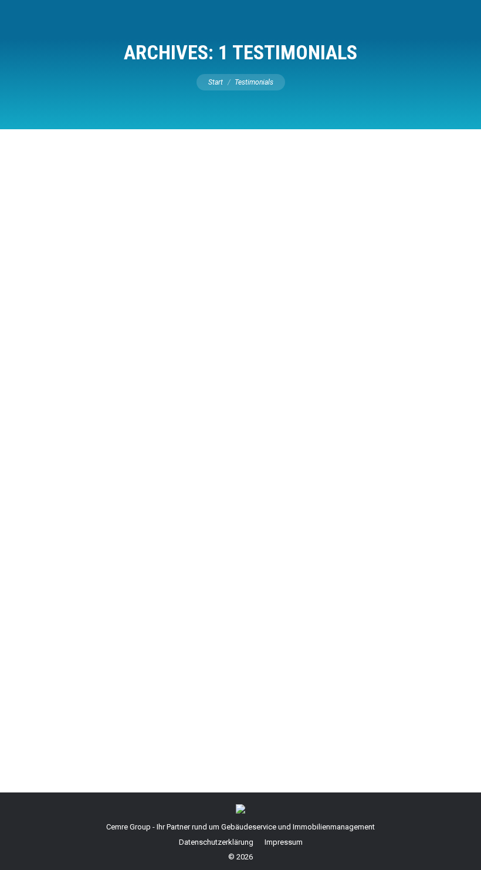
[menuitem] (216, 842)
